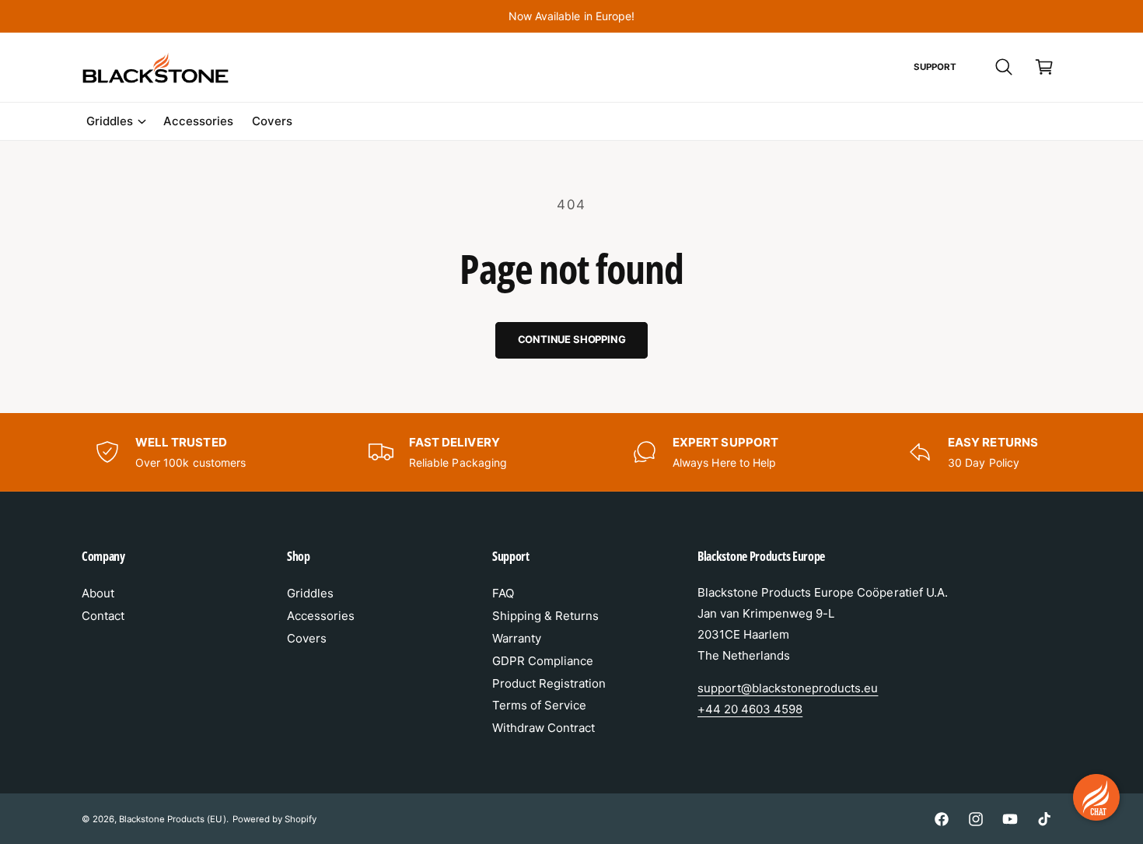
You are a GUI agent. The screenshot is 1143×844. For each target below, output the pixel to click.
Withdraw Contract (543, 727)
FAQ (503, 593)
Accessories (321, 615)
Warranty (516, 638)
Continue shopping (572, 339)
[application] (1096, 797)
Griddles (109, 121)
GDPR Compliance (542, 660)
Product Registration (549, 683)
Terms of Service (539, 705)
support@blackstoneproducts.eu (787, 688)
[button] (1004, 67)
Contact (103, 615)
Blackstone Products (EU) (172, 819)
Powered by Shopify (274, 819)
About (98, 593)
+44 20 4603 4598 (749, 709)
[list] (571, 452)
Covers (307, 638)
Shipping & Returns (545, 615)
